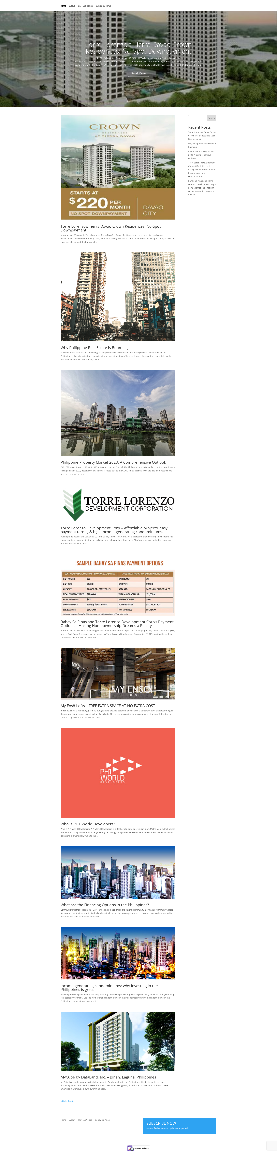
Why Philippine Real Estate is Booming (94, 347)
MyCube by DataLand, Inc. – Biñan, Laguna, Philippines (108, 1077)
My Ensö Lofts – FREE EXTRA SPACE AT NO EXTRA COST (108, 705)
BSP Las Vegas (85, 6)
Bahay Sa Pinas (103, 6)
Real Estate (162, 58)
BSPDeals (142, 58)
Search (211, 118)
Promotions (151, 58)
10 (149, 101)
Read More (138, 73)
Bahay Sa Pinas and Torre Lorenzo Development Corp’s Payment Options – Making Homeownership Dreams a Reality (117, 623)
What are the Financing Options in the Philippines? (105, 904)
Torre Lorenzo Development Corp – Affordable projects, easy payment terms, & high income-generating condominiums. (114, 529)
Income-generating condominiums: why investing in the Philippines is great (109, 987)
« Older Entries (68, 1101)
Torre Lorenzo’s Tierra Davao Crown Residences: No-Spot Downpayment (138, 47)
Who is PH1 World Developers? (88, 824)
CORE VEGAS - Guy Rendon (111, 58)
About (72, 6)
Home (63, 6)
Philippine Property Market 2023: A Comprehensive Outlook (113, 462)
